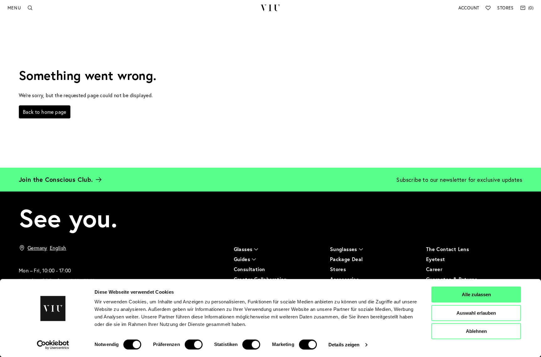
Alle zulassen (476, 294)
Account (468, 8)
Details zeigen (343, 344)
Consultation (249, 269)
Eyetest (435, 259)
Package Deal (346, 259)
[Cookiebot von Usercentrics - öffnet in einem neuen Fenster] (53, 344)
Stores (505, 8)
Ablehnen (476, 331)
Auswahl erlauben (476, 313)
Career (434, 269)
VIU (270, 7)
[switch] (194, 344)
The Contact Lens (447, 249)
